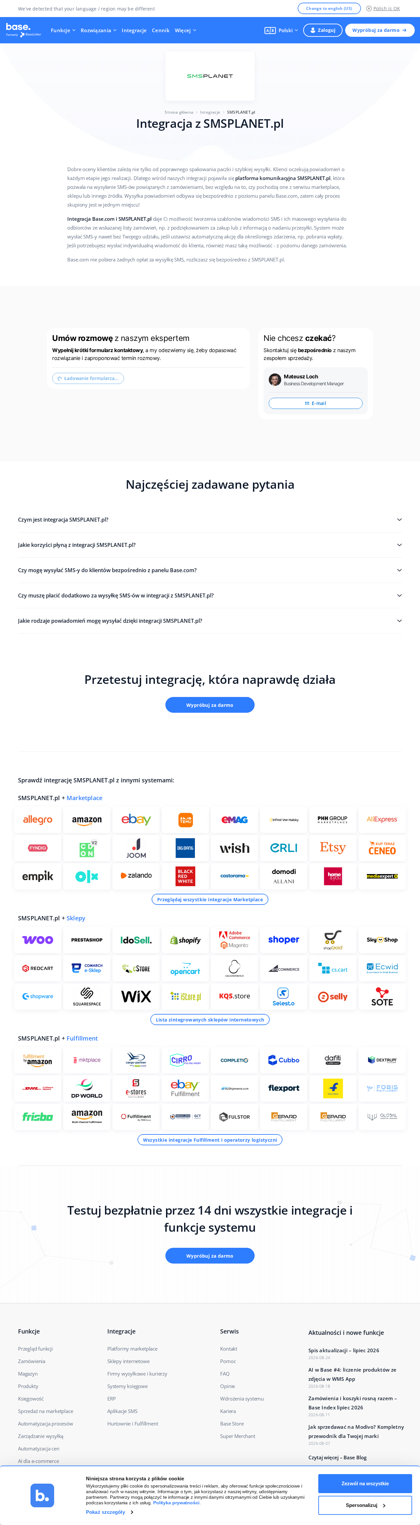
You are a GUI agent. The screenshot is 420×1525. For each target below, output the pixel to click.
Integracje (134, 30)
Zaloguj (326, 30)
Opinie (227, 1386)
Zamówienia (31, 1361)
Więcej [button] (183, 30)
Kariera (228, 1411)
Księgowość (31, 1398)
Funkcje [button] (60, 30)
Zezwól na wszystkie (365, 1483)
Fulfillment (82, 1038)
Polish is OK (386, 8)
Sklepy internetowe (128, 1361)
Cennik (161, 30)
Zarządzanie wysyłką (40, 1436)
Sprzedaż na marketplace (45, 1411)
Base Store (231, 1423)
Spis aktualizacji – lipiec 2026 (343, 1350)
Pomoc (228, 1361)
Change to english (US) (329, 8)
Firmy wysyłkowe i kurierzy (137, 1373)
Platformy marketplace (132, 1348)
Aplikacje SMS (122, 1411)
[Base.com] (25, 30)
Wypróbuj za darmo (376, 30)
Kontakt (228, 1348)
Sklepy (76, 918)
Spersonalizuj (361, 1505)
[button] (281, 30)
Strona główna (179, 112)
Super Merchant (237, 1436)
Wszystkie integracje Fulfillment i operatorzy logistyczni (210, 1140)
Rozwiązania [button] (96, 30)
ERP (111, 1398)
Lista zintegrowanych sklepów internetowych (210, 1020)
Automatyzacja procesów (45, 1423)
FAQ (224, 1373)
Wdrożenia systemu (242, 1398)
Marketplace (84, 798)
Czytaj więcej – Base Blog (337, 1457)
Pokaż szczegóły (105, 1512)
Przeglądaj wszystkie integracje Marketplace (210, 899)
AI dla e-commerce (38, 1461)
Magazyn (28, 1373)
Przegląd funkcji (35, 1348)
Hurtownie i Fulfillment (132, 1423)
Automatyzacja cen (38, 1448)
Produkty (28, 1386)
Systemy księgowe (127, 1386)
